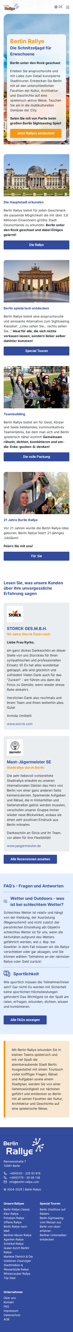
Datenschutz (12, 1315)
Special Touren (36, 351)
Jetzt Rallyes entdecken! (36, 133)
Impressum (11, 1310)
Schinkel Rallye (14, 1243)
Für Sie (36, 556)
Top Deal (9, 1278)
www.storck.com (20, 724)
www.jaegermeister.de (24, 846)
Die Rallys (36, 245)
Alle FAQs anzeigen (25, 1020)
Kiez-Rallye (11, 1213)
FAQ (6, 1306)
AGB (6, 1319)
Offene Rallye (12, 1222)
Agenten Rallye (14, 1239)
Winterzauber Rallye (17, 1273)
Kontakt (9, 1302)
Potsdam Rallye (14, 1218)
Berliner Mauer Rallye (17, 1235)
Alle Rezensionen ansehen (30, 859)
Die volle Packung (36, 457)
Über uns (10, 1298)
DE (60, 7)
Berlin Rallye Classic (17, 1209)
